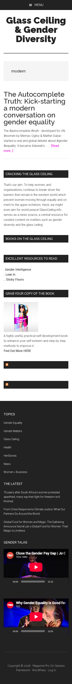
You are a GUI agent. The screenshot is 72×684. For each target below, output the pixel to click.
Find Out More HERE (17, 351)
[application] (36, 567)
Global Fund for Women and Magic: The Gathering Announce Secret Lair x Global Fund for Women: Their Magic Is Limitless (36, 526)
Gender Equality (23, 365)
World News (20, 384)
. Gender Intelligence (17, 269)
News (7, 463)
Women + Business (15, 472)
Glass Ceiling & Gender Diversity (36, 29)
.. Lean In (9, 274)
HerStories (10, 455)
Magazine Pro (41, 665)
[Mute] (57, 581)
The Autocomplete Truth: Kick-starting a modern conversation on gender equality (34, 108)
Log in (52, 670)
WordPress (39, 670)
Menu (38, 5)
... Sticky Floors (14, 279)
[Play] (9, 581)
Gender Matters (13, 431)
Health (7, 447)
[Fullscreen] (63, 581)
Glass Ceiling (11, 439)
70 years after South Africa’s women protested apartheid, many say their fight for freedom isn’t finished (32, 497)
